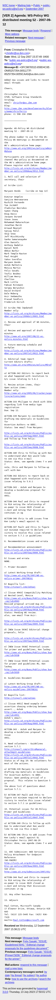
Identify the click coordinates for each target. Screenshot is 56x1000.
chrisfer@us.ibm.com (17, 53)
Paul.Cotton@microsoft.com (28, 920)
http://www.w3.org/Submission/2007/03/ (27, 871)
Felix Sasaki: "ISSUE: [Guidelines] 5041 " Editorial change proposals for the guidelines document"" (27, 945)
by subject (29, 975)
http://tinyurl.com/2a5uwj (19, 587)
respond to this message (33, 965)
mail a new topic (14, 968)
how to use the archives (25, 979)
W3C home (8, 5)
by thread (17, 975)
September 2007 (35, 9)
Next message (36, 37)
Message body (31, 30)
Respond (46, 30)
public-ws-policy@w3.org (23, 60)
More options (12, 34)
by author (42, 975)
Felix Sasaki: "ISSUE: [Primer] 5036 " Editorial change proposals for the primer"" (28, 955)
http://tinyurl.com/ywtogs (19, 698)
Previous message (15, 41)
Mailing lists (24, 5)
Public (36, 5)
